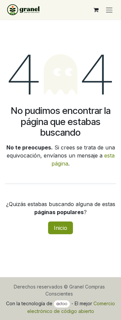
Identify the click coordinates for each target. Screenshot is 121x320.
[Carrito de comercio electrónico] (96, 9)
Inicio (60, 228)
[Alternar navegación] (109, 10)
